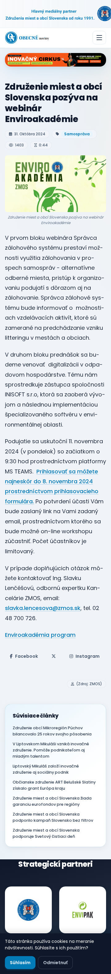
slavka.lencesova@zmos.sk (42, 608)
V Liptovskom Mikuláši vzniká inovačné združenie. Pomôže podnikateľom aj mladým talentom (51, 750)
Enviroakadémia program (40, 635)
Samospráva (77, 134)
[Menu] (99, 37)
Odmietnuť (55, 963)
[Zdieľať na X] (54, 656)
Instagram (88, 656)
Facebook (26, 656)
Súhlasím (20, 963)
